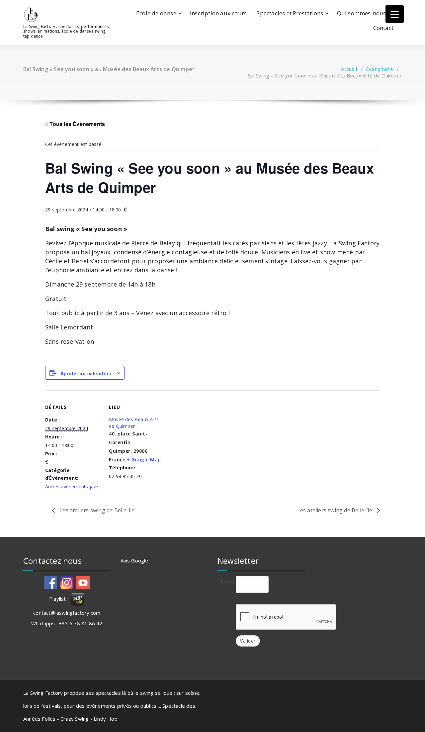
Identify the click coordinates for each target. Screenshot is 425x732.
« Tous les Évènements (75, 124)
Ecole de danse (156, 13)
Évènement (379, 68)
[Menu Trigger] (394, 14)
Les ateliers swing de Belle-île (96, 510)
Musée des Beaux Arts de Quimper (134, 422)
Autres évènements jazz (71, 486)
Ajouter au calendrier (86, 373)
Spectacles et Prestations (290, 13)
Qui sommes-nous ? (363, 13)
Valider (248, 641)
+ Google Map (144, 459)
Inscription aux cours (218, 13)
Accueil (349, 68)
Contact (383, 28)
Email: (226, 581)
